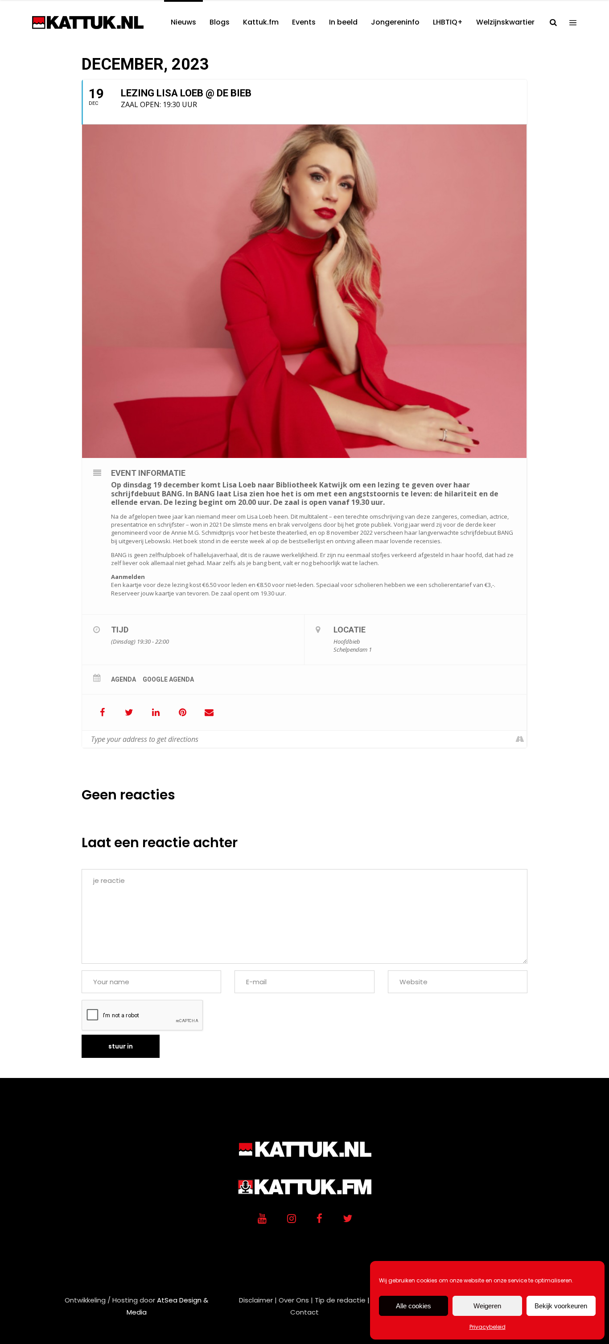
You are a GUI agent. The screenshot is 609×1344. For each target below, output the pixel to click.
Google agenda (168, 679)
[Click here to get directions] (520, 739)
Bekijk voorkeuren (561, 1306)
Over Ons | (296, 1300)
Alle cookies (413, 1306)
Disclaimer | (258, 1300)
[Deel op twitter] (129, 712)
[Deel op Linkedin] (155, 712)
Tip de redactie (340, 1300)
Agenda (123, 679)
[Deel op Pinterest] (182, 712)
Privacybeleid (487, 1327)
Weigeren (487, 1306)
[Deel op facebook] (102, 712)
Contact (304, 1312)
